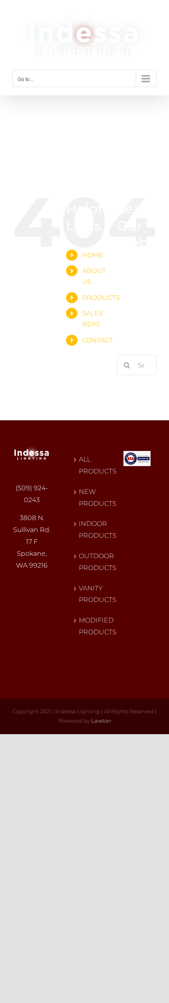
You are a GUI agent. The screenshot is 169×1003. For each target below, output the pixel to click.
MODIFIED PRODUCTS (85, 626)
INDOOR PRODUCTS (85, 529)
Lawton (101, 720)
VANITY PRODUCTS (85, 594)
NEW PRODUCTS (85, 497)
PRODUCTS (101, 298)
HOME (92, 255)
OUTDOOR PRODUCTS (85, 562)
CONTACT (97, 340)
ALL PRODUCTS (85, 465)
